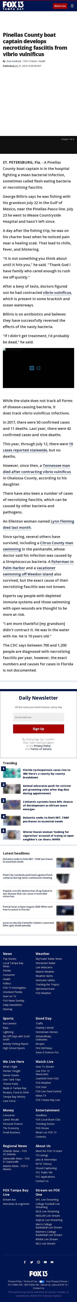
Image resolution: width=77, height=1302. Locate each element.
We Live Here (13, 1061)
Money (8, 1110)
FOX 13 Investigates (14, 987)
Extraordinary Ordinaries (43, 1038)
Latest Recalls (11, 1119)
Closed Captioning (46, 1168)
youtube (45, 1262)
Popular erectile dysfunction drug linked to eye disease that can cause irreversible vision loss (27, 893)
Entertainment (48, 1110)
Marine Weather (45, 971)
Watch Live (60, 6)
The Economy (11, 1128)
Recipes (40, 1043)
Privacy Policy (42, 745)
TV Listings (42, 1155)
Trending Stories (45, 1123)
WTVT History (44, 1164)
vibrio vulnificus (57, 292)
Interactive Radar (45, 963)
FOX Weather (43, 993)
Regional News (15, 1146)
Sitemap (7, 1009)
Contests (41, 1136)
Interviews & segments (16, 1204)
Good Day (43, 1018)
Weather (43, 953)
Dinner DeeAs (11, 1075)
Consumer (9, 975)
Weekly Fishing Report (15, 1043)
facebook (25, 1262)
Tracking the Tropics (47, 984)
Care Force (9, 1101)
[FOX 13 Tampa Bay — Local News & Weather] (13, 5)
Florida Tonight (11, 1071)
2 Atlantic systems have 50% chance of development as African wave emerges (48, 805)
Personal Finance (13, 1123)
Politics (7, 983)
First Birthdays (44, 1048)
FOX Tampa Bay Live (48, 1100)
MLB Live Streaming (47, 1211)
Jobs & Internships (46, 1159)
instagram (38, 1262)
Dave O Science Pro (47, 1052)
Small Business (11, 1132)
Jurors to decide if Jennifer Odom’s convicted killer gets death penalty (28, 924)
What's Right (10, 1066)
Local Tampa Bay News (13, 964)
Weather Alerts (44, 976)
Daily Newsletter (12, 1005)
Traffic (39, 1023)
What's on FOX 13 (46, 1132)
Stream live (9, 1199)
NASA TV (41, 1095)
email (52, 1262)
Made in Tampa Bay (14, 1088)
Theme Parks (10, 1083)
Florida (7, 970)
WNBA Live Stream (47, 1239)
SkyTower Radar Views (49, 958)
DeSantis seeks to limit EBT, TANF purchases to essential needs (28, 860)
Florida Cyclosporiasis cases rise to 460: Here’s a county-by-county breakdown (46, 773)
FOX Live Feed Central (48, 1091)
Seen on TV (9, 996)
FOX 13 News (30, 61)
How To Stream (45, 1066)
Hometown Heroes (47, 1032)
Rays (5, 1027)
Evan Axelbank (14, 61)
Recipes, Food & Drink (16, 1092)
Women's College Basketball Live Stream (49, 1233)
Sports (8, 1018)
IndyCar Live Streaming (49, 1220)
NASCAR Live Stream (48, 1215)
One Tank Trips (12, 1079)
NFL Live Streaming (47, 1199)
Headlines (41, 1115)
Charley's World (45, 1027)
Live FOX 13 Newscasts (42, 1072)
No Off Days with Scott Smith (16, 1038)
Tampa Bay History (14, 1096)
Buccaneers (9, 1023)
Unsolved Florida (12, 992)
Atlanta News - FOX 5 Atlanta (15, 1167)
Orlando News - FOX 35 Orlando (15, 1152)
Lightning (8, 1032)
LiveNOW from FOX (47, 1078)
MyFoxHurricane (45, 988)
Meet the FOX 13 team (49, 1151)
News (7, 953)
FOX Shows (42, 1128)
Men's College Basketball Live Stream (49, 1226)
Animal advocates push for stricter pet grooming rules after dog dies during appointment (47, 789)
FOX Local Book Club (48, 1119)
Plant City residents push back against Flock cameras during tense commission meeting (27, 876)
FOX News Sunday (13, 1000)
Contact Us (42, 1181)
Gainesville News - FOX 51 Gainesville (16, 1160)
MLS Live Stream (45, 1243)
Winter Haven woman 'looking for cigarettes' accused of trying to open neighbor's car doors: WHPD (48, 835)
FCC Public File (44, 1172)
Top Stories (9, 958)
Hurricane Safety (45, 980)
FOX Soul (41, 1087)
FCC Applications (45, 1176)
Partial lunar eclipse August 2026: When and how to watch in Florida (27, 908)
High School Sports (14, 1048)
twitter (32, 1262)
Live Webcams (44, 967)
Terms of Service (40, 749)
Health (42, 61)
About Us (43, 1146)
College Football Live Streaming (48, 1205)
